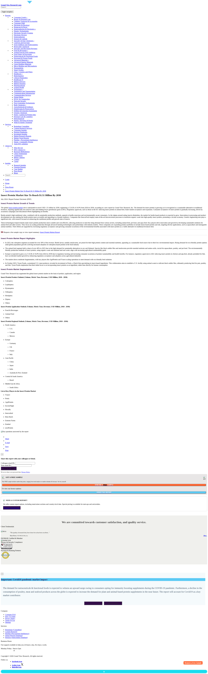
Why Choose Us (19, 150)
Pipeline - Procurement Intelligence (26, 140)
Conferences (18, 155)
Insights (8, 163)
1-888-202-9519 (20, 650)
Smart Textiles (19, 70)
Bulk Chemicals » (20, 105)
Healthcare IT (18, 80)
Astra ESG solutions (21, 144)
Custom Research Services (23, 128)
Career (16, 161)
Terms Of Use (10, 620)
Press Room (18, 171)
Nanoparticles (18, 68)
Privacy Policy (25, 472)
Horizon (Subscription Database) (16, 637)
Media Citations (19, 157)
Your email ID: (6, 465)
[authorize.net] (6, 558)
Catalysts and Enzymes (22, 43)
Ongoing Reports (20, 167)
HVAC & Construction (22, 99)
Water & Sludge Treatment (23, 122)
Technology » (18, 89)
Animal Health (19, 87)
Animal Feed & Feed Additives (24, 52)
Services (8, 124)
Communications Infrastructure (24, 93)
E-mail (7, 443)
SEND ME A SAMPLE (104, 485)
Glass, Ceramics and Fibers (23, 72)
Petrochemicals (19, 119)
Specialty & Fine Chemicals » (24, 41)
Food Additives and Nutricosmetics (26, 45)
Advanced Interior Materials (23, 62)
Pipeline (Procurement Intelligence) (17, 634)
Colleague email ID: (8, 463)
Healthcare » (18, 74)
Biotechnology (19, 76)
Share (7, 439)
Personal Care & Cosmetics (23, 117)
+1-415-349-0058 (7, 650)
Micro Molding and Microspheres (25, 66)
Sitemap (8, 622)
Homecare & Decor (20, 27)
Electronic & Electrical (21, 25)
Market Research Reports (22, 136)
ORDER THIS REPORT (104, 492)
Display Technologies (21, 31)
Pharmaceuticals (19, 85)
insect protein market (16, 208)
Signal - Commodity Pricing (23, 142)
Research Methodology (22, 152)
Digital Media (18, 97)
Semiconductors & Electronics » (25, 29)
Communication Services (22, 95)
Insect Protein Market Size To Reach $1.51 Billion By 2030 (25, 191)
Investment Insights (20, 134)
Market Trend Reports (21, 138)
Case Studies (18, 169)
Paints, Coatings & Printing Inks (25, 115)
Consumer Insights (20, 130)
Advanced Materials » (21, 60)
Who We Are (18, 148)
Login (7, 179)
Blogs (16, 173)
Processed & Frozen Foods (23, 58)
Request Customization (12, 508)
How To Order (10, 616)
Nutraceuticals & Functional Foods (26, 56)
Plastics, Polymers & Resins (23, 120)
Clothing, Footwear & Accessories (25, 21)
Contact (16, 159)
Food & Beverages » (21, 50)
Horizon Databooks (20, 132)
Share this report (9, 468)
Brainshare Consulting (21, 126)
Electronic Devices (20, 35)
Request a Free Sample (193, 663)
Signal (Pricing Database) (14, 636)
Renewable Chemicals (21, 47)
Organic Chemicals (20, 113)
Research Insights (20, 165)
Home (7, 183)
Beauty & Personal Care (22, 19)
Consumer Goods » (20, 17)
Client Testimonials (20, 154)
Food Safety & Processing (23, 54)
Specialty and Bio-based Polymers (25, 48)
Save (7, 446)
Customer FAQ (10, 615)
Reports (8, 15)
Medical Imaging (19, 84)
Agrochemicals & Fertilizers (23, 107)
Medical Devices (19, 82)
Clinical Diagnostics (21, 78)
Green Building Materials (22, 64)
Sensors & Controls (20, 39)
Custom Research (11, 632)
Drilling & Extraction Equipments (25, 111)
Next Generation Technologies (24, 103)
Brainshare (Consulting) (13, 630)
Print (6, 450)
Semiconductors (19, 37)
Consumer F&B (19, 23)
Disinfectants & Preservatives (24, 109)
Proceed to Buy (113, 603)
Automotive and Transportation (24, 91)
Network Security (20, 101)
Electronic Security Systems (23, 33)
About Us (8, 146)
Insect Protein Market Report (50, 232)
